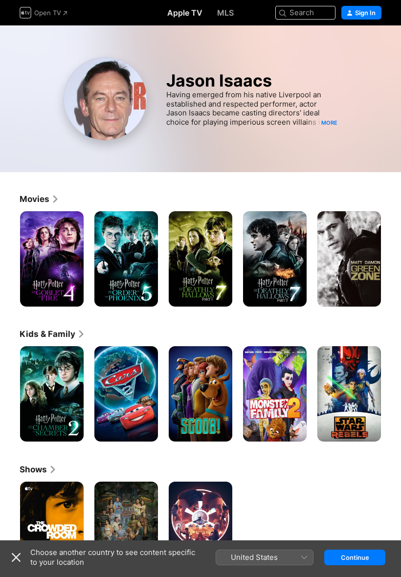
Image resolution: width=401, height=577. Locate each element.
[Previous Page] (10, 259)
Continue (355, 557)
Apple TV (184, 13)
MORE (329, 122)
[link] (39, 199)
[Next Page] (391, 259)
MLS (225, 13)
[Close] (16, 557)
